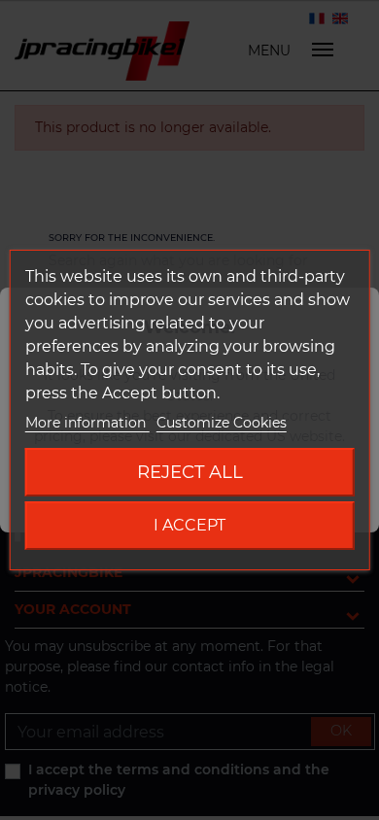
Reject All (190, 472)
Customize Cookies (221, 422)
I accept (189, 525)
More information (87, 422)
